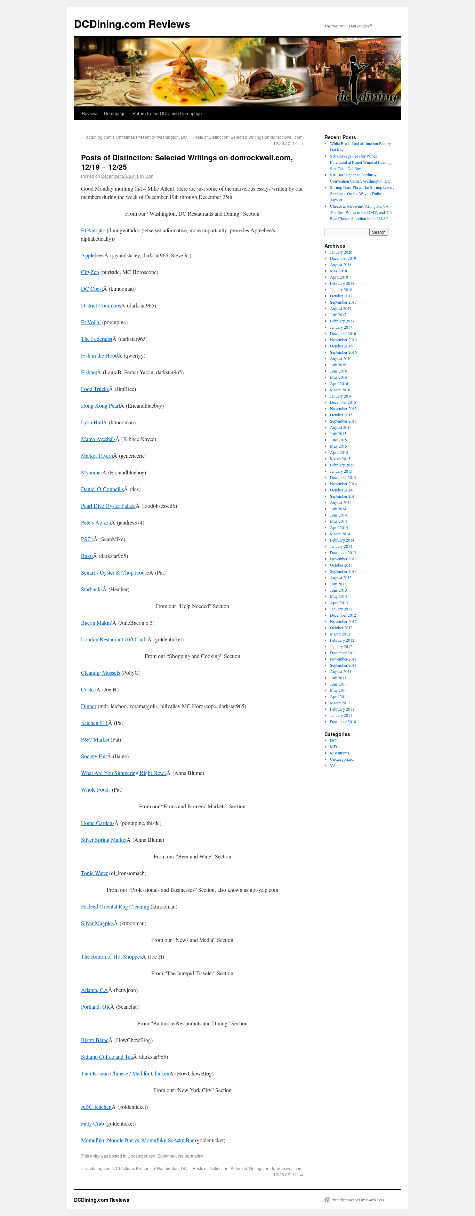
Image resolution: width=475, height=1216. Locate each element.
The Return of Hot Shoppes (111, 956)
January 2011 (341, 715)
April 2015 (339, 452)
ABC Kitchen (96, 1106)
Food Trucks (95, 388)
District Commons (101, 305)
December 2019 (343, 258)
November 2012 (343, 621)
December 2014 (343, 477)
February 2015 (342, 464)
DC (333, 740)
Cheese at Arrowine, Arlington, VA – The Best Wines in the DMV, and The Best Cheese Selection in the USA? (361, 212)
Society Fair (94, 756)
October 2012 (341, 627)
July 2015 (338, 433)
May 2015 (338, 446)
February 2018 (342, 283)
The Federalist (96, 338)
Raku (87, 555)
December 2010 (343, 721)
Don (149, 176)
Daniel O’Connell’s (102, 489)
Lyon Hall (92, 422)
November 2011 (343, 659)
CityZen (90, 271)
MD (333, 746)
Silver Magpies (97, 923)
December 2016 (343, 333)
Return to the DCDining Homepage (167, 113)
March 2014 (340, 533)
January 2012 (341, 646)
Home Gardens (97, 822)
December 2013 (343, 552)
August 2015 (341, 427)
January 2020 (341, 252)
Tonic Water (94, 873)
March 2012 (340, 634)
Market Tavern (97, 455)
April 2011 (339, 696)
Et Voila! (91, 322)
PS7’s (87, 539)
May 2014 (338, 521)
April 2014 (339, 527)
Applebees (92, 255)
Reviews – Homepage (104, 113)
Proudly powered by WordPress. (358, 1199)
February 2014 (342, 540)
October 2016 (341, 346)
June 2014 (338, 515)
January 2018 (341, 289)
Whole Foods (96, 789)
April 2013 (339, 602)
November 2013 (343, 558)
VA (333, 765)
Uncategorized (141, 1156)
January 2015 (341, 471)
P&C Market (95, 739)
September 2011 (343, 665)
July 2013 (338, 583)
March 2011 (340, 702)
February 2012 (342, 640)
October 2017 (341, 295)
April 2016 (339, 383)
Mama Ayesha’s (98, 438)
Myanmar (91, 472)
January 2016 (341, 396)
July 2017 (338, 314)
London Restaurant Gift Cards (114, 639)
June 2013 (338, 590)
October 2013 (341, 565)
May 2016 (338, 377)
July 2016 (338, 364)
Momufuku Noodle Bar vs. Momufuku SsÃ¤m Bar (137, 1140)
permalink (194, 1156)
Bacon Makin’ (96, 622)
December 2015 (343, 402)
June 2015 (338, 439)
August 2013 (341, 577)
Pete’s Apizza (96, 522)
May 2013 (338, 596)
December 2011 (343, 652)
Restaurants (339, 752)
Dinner (88, 706)
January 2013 (341, 608)
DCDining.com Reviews (132, 23)
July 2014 (338, 508)
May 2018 (338, 270)
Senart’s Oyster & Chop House (115, 572)
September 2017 (343, 302)
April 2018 (339, 277)
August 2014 (341, 502)
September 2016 (343, 352)
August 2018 (341, 264)
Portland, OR (95, 1006)
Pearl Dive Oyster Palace (108, 505)
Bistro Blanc (94, 1039)
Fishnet (89, 372)
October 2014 (341, 490)
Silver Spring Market (104, 839)
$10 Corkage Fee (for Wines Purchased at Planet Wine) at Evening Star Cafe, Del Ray (361, 162)
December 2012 (343, 615)
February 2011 (342, 709)
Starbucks (92, 589)
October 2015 (341, 414)
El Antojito (93, 230)
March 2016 (340, 389)
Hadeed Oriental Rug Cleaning (115, 906)
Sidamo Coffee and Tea (107, 1056)
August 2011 (341, 671)
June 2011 (338, 684)
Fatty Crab (92, 1123)
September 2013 (343, 571)
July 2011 (338, 677)
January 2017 (341, 327)
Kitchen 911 (94, 722)
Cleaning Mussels (100, 672)
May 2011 (338, 690)
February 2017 (342, 320)
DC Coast (92, 288)
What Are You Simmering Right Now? (124, 772)
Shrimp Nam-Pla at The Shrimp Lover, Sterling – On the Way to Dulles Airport (362, 193)
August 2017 (341, 308)
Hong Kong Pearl (100, 405)
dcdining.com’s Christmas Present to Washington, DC (134, 137)
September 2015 (343, 421)
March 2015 (340, 458)
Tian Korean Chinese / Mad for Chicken (125, 1073)
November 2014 (343, 483)
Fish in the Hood (99, 355)
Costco (88, 689)
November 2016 (343, 339)
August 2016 (341, 358)
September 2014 (343, 496)
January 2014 (341, 546)
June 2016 (338, 371)
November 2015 (343, 408)
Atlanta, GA (94, 989)
